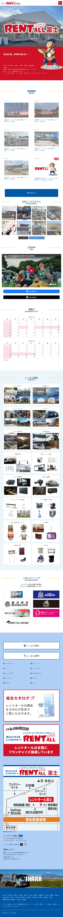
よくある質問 (32, 655)
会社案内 (34, 678)
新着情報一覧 (32, 193)
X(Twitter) (32, 297)
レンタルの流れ (36, 668)
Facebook (33, 291)
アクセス (34, 683)
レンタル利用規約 (9, 673)
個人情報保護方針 (36, 673)
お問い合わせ (8, 678)
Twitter (21, 844)
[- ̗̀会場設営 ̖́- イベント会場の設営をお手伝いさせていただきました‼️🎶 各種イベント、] (24, 228)
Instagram (25, 844)
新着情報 (7, 683)
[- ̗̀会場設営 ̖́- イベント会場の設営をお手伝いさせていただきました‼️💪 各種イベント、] (54, 213)
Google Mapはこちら (10, 831)
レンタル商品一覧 (9, 663)
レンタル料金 (32, 645)
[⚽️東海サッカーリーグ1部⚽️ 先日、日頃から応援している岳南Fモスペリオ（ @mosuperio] (24, 213)
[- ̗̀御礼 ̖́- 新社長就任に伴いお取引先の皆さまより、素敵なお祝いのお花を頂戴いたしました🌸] (9, 228)
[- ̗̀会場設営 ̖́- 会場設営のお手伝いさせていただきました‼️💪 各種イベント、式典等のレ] (54, 228)
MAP (21, 835)
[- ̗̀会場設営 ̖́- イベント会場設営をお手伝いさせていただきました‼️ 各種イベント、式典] (9, 213)
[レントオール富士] (31, 878)
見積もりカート (36, 663)
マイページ (8, 668)
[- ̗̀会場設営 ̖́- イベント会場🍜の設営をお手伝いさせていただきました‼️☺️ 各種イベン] (39, 213)
